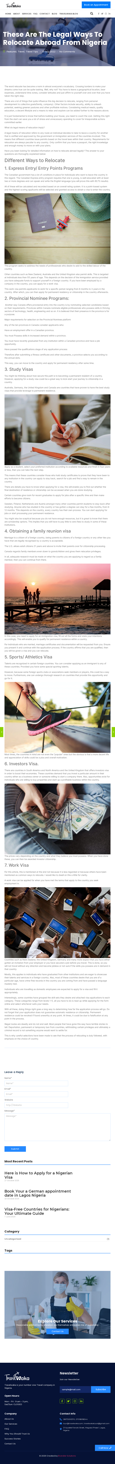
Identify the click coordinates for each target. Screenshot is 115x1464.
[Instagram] (106, 14)
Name (8, 1078)
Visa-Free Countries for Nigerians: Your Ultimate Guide (36, 1211)
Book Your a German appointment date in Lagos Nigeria (37, 1193)
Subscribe (101, 1389)
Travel (21, 51)
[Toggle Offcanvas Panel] (91, 13)
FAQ (6, 1429)
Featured (12, 51)
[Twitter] (102, 14)
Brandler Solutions (67, 1455)
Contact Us (10, 1443)
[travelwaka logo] (13, 5)
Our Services (10, 1424)
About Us (9, 1419)
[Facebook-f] (99, 14)
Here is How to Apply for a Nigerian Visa (38, 1175)
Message (9, 1111)
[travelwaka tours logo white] (16, 1376)
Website (8, 1100)
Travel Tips (32, 51)
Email (7, 1089)
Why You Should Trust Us (17, 1433)
